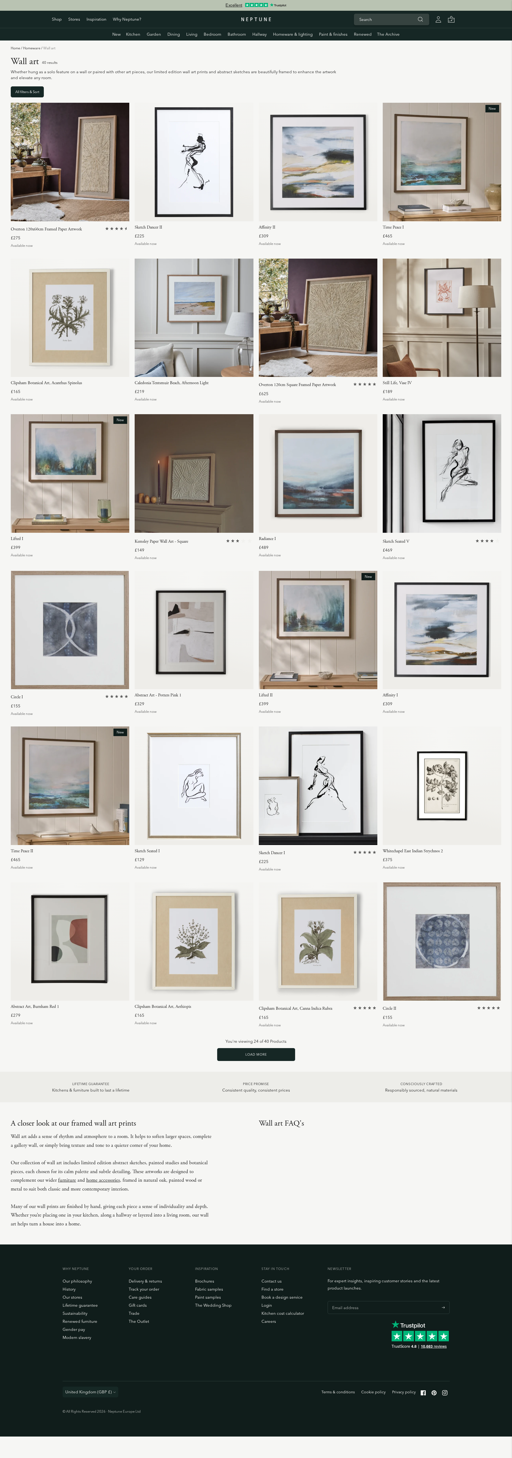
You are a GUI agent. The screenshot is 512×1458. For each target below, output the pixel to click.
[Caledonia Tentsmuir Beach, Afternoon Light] (194, 318)
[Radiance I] (318, 473)
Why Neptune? (127, 19)
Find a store (273, 1289)
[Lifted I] (70, 473)
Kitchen (133, 34)
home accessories (103, 1180)
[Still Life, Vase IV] (442, 318)
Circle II (389, 1008)
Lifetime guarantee (80, 1305)
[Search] (420, 19)
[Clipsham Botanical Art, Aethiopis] (194, 941)
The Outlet (139, 1321)
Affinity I (390, 695)
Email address (344, 1301)
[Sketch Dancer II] (194, 162)
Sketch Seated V (396, 541)
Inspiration (96, 19)
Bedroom (212, 34)
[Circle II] (442, 941)
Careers (269, 1321)
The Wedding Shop (213, 1305)
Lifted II (266, 695)
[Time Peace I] (442, 162)
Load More (256, 1054)
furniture (67, 1180)
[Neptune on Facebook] (423, 1394)
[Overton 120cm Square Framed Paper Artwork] (318, 318)
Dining (173, 34)
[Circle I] (70, 630)
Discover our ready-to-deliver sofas (256, 5)
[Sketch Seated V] (442, 473)
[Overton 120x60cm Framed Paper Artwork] (70, 162)
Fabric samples (209, 1289)
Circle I (17, 697)
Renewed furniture (80, 1321)
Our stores (72, 1297)
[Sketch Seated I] (194, 785)
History (69, 1289)
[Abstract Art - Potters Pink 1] (194, 630)
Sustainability (75, 1313)
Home (15, 48)
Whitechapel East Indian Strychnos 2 (413, 851)
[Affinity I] (442, 630)
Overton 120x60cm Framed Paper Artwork (46, 229)
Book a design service (282, 1297)
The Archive (388, 34)
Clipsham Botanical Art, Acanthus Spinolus (46, 383)
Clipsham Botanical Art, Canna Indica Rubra (295, 1008)
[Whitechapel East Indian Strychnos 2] (442, 785)
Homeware (31, 48)
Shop (57, 19)
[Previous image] (17, 162)
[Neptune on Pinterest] (434, 1394)
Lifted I (17, 539)
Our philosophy (77, 1281)
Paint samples (208, 1297)
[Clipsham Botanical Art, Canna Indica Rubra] (318, 941)
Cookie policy (373, 1392)
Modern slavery (77, 1337)
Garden (154, 34)
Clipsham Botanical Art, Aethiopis (163, 1006)
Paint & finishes (333, 34)
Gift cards (138, 1305)
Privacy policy (404, 1392)
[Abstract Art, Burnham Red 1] (70, 941)
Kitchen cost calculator (283, 1313)
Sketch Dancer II (148, 227)
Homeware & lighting (293, 34)
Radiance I (267, 539)
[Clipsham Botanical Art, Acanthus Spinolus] (70, 318)
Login (267, 1305)
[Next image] (123, 162)
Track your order (144, 1289)
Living (191, 34)
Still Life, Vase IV (397, 383)
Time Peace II (22, 851)
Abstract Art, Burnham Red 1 (35, 1006)
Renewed (363, 34)
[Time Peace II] (70, 785)
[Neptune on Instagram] (445, 1394)
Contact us (272, 1281)
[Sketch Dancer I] (318, 785)
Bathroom (237, 34)
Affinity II (267, 227)
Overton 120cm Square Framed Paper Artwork (297, 385)
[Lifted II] (318, 630)
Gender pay (74, 1329)
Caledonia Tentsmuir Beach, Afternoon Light (172, 383)
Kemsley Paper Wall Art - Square (161, 541)
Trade (134, 1313)
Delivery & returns (145, 1281)
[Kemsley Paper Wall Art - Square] (194, 473)
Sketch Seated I (147, 851)
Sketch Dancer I (272, 853)
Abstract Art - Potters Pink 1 (158, 695)
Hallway (259, 34)
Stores (74, 19)
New (116, 34)
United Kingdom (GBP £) (88, 1391)
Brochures (204, 1281)
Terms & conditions (338, 1392)
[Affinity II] (318, 162)
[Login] (438, 19)
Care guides (140, 1297)
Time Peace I (393, 227)
